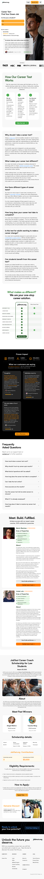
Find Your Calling (31, 828)
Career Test (4, 858)
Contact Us (24, 860)
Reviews (14, 866)
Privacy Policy (36, 860)
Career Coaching (15, 864)
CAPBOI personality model (26, 165)
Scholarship (14, 868)
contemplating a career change (13, 237)
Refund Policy (35, 862)
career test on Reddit (12, 385)
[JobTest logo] (5, 2)
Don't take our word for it (14, 366)
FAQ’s (13, 860)
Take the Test (35, 2)
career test (12, 138)
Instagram (24, 869)
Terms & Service (36, 858)
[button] (40, 2)
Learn (13, 858)
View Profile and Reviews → (28, 581)
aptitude (18, 194)
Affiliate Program (15, 862)
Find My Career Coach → (28, 585)
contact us (5, 454)
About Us (24, 858)
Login (28, 2)
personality (12, 194)
